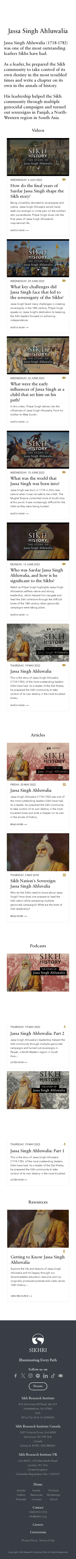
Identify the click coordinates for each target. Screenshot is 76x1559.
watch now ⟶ (19, 230)
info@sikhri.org (38, 1516)
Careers (38, 1524)
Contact (38, 1507)
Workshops (53, 1495)
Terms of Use (46, 1540)
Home (38, 1484)
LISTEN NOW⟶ (18, 1062)
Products (54, 1490)
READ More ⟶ (18, 824)
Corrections (38, 1532)
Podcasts (21, 1499)
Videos (21, 1495)
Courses (36, 1499)
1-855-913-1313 (38, 1512)
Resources (36, 1495)
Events (36, 1490)
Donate (38, 1386)
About (53, 1499)
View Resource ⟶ (21, 1296)
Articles (21, 1490)
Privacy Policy (30, 1540)
